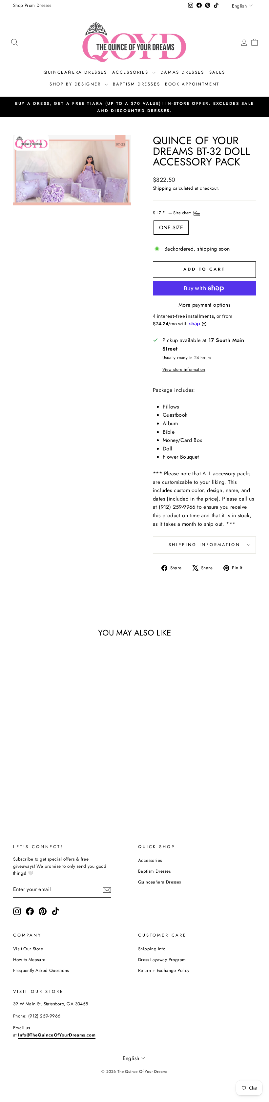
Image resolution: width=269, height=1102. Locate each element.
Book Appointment (192, 84)
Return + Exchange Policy (164, 970)
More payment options (204, 305)
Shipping (162, 188)
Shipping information (204, 545)
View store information (183, 369)
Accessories (131, 72)
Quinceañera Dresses (75, 72)
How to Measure (29, 959)
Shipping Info (151, 948)
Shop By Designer (76, 84)
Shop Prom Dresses (32, 5)
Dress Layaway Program (162, 959)
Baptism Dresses (136, 84)
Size (172, 213)
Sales (217, 72)
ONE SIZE (171, 227)
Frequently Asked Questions (41, 970)
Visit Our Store (28, 948)
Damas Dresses (182, 72)
